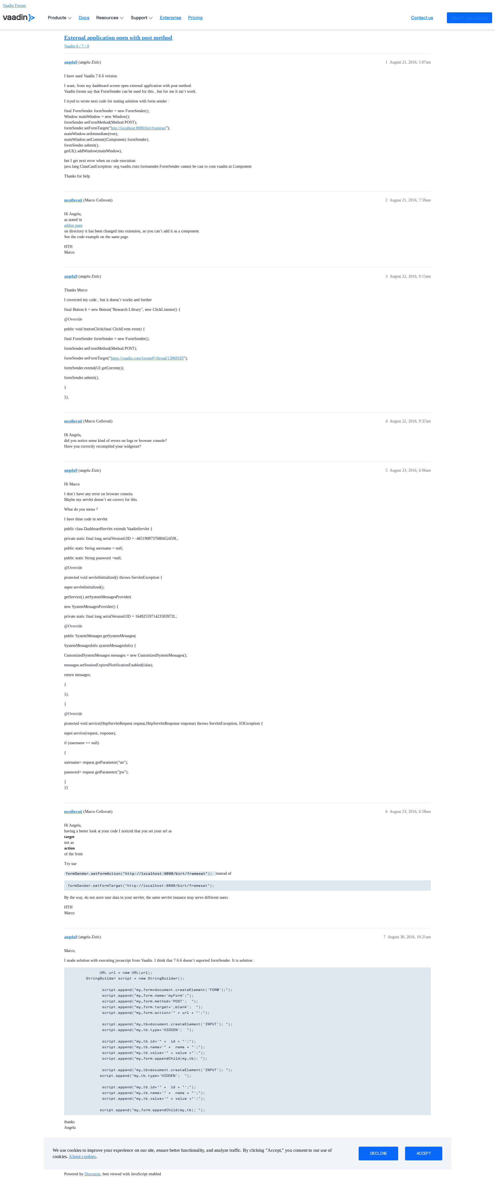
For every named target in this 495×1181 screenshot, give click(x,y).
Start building (469, 18)
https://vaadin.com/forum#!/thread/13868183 (147, 358)
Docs (84, 17)
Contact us (422, 17)
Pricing (195, 17)
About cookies (82, 1156)
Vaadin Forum (14, 5)
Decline (378, 1154)
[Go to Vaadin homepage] (18, 17)
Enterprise (170, 17)
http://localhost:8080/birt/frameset (138, 128)
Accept (424, 1154)
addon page (73, 225)
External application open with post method (118, 37)
